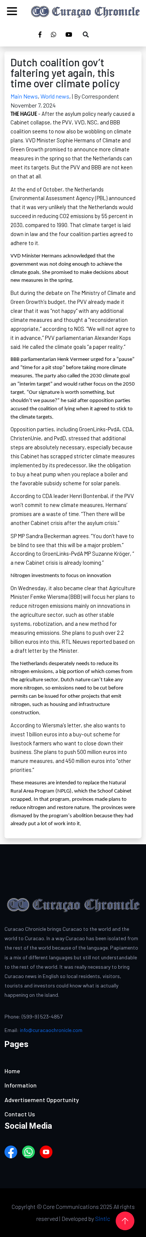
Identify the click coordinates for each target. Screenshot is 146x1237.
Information (20, 1085)
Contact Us (19, 1113)
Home (12, 1070)
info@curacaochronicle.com (51, 1030)
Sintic (102, 1218)
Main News (24, 96)
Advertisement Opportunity (41, 1099)
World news (54, 96)
